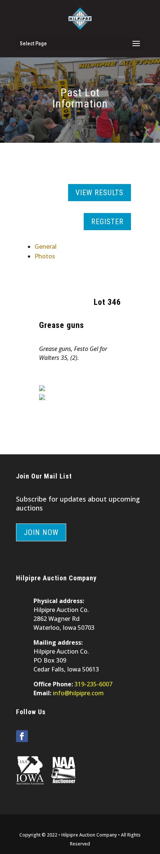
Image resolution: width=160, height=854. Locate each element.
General (46, 246)
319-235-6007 (93, 684)
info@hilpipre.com (78, 693)
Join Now (41, 532)
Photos (45, 256)
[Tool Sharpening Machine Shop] (42, 389)
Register (107, 221)
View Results (100, 192)
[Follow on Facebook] (22, 736)
